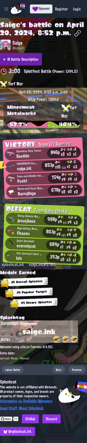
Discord (51, 418)
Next (58, 369)
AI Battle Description (22, 59)
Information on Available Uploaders (26, 401)
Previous (77, 369)
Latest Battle (12, 369)
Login (77, 9)
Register (61, 9)
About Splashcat (31, 408)
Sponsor (44, 8)
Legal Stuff (8, 408)
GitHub (30, 418)
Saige (10, 24)
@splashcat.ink (19, 431)
